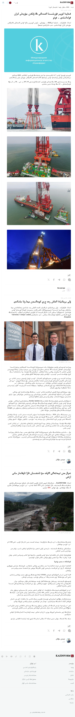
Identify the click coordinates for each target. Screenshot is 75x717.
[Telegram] (59, 280)
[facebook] (25, 656)
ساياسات (71, 672)
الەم (69, 275)
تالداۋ (72, 676)
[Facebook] (53, 280)
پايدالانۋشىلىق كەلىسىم (29, 668)
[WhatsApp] (64, 280)
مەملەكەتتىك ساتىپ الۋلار (29, 684)
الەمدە (72, 684)
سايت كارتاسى (69, 695)
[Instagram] (69, 280)
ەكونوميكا (71, 680)
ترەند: (72, 7)
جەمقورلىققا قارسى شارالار (29, 680)
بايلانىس (71, 699)
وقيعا (60, 7)
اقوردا (50, 7)
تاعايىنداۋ (55, 7)
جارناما (72, 703)
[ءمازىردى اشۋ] (3, 2)
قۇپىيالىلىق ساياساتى (30, 672)
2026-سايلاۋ (65, 7)
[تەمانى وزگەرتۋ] (9, 2)
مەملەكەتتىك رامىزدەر (30, 676)
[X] (48, 280)
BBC (49, 488)
